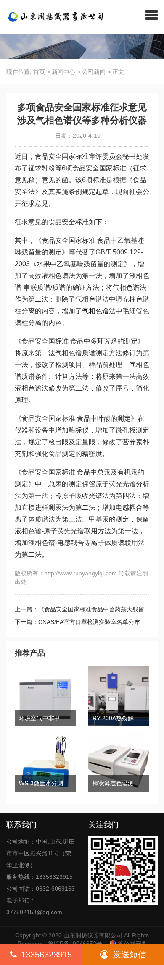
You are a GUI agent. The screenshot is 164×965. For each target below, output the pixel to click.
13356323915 (46, 954)
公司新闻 (94, 71)
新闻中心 (63, 71)
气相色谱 (95, 311)
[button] (151, 14)
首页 (39, 71)
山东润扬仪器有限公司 (92, 935)
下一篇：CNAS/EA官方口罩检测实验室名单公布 (77, 622)
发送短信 (129, 954)
